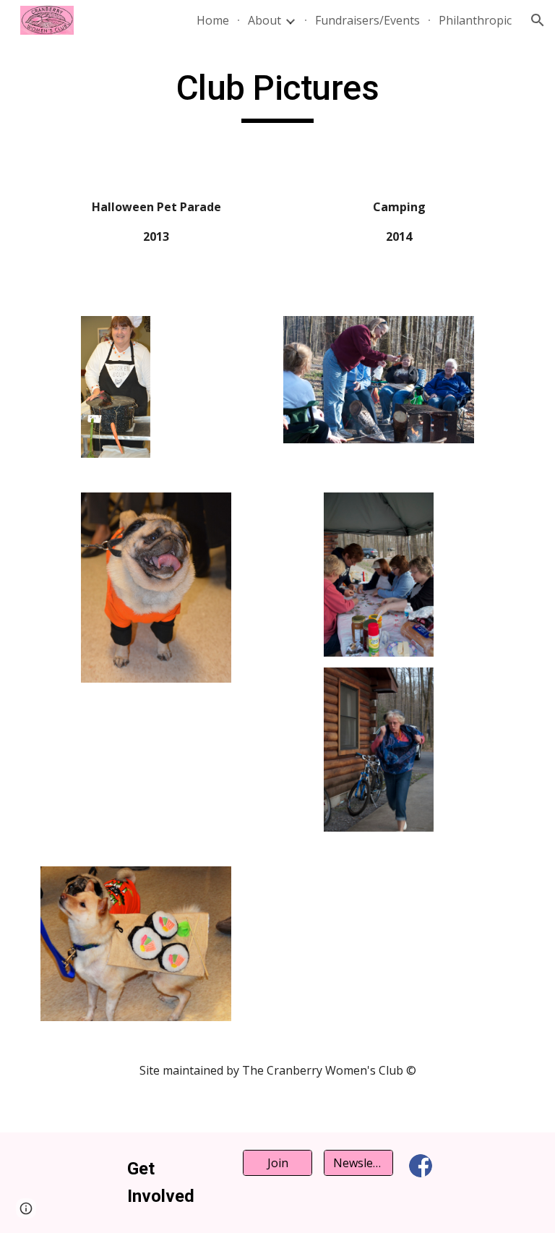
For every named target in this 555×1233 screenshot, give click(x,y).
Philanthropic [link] (475, 20)
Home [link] (213, 20)
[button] (537, 20)
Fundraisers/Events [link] (367, 20)
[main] (277, 95)
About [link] (264, 20)
